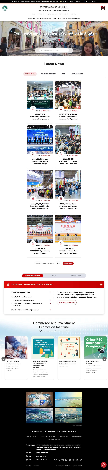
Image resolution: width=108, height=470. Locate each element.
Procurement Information (48, 436)
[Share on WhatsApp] (66, 460)
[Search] (89, 1)
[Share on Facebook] (55, 460)
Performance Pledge (54, 439)
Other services (77, 436)
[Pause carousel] (77, 425)
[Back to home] (4, 8)
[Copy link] (81, 460)
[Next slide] (104, 359)
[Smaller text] (82, 1)
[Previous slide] (3, 359)
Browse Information (97, 25)
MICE (63, 74)
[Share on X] (59, 460)
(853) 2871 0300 (41, 456)
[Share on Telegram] (70, 460)
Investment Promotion (48, 74)
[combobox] (54, 50)
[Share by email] (77, 460)
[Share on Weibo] (73, 460)
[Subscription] (104, 465)
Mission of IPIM (31, 436)
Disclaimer (36, 465)
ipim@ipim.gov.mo (42, 452)
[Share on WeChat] (62, 460)
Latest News (40, 14)
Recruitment (64, 436)
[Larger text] (86, 1)
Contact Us (73, 14)
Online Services (64, 14)
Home (33, 14)
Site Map (28, 465)
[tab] (32, 275)
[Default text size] (84, 1)
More (61, 1)
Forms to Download (52, 14)
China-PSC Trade (77, 74)
